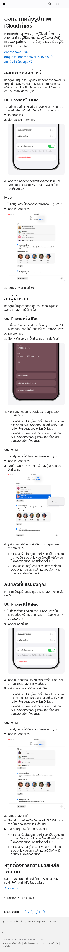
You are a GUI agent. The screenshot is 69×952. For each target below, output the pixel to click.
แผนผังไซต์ (7, 946)
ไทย (3, 933)
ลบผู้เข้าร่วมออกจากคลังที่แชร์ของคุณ (26, 57)
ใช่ (28, 912)
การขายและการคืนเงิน (49, 943)
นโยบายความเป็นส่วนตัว (12, 943)
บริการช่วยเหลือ (16, 922)
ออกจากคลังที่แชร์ (15, 52)
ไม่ (40, 912)
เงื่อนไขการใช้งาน (31, 943)
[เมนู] (65, 4)
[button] (50, 4)
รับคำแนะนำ (11, 888)
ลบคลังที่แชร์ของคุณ (16, 61)
